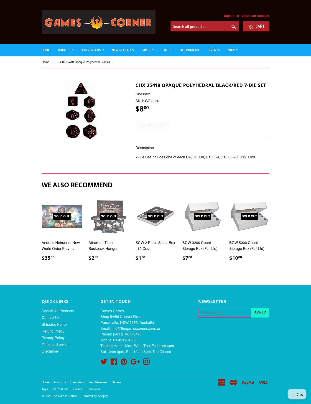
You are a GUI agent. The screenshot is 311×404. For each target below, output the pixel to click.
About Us (64, 50)
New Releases (123, 50)
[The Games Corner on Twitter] (103, 363)
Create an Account (255, 15)
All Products (190, 50)
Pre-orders (92, 50)
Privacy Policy (53, 337)
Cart (260, 26)
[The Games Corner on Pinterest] (123, 363)
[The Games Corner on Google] (135, 363)
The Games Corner (64, 396)
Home (46, 50)
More (231, 50)
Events (214, 50)
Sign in (229, 15)
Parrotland (93, 389)
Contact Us (51, 317)
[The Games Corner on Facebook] (113, 363)
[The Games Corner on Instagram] (146, 363)
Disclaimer (50, 351)
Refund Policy (53, 331)
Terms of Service (55, 344)
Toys (166, 50)
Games (146, 50)
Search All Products (58, 310)
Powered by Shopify (95, 396)
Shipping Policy (54, 324)
